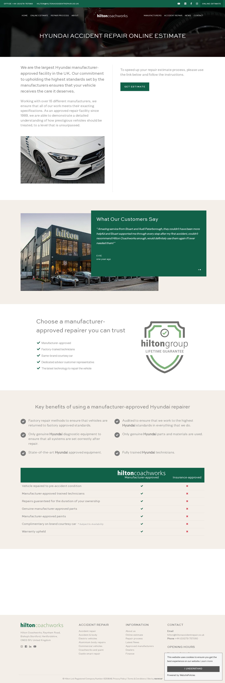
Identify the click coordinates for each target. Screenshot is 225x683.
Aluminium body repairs (92, 642)
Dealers (130, 650)
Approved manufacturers (140, 646)
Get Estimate (134, 87)
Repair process (134, 639)
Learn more (207, 661)
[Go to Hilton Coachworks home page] (112, 15)
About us (131, 631)
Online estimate (134, 635)
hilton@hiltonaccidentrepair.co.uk (58, 4)
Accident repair (87, 631)
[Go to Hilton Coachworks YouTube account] (179, 3)
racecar (158, 678)
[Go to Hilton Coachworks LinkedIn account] (185, 3)
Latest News (132, 642)
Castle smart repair (89, 654)
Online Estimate (211, 4)
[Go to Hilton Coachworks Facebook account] (191, 3)
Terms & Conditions (136, 679)
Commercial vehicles (90, 646)
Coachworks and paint (91, 650)
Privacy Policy (119, 679)
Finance (130, 654)
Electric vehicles (88, 639)
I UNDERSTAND (193, 669)
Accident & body (88, 635)
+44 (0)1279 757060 (18, 4)
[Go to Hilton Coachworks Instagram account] (197, 3)
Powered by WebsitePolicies (181, 675)
